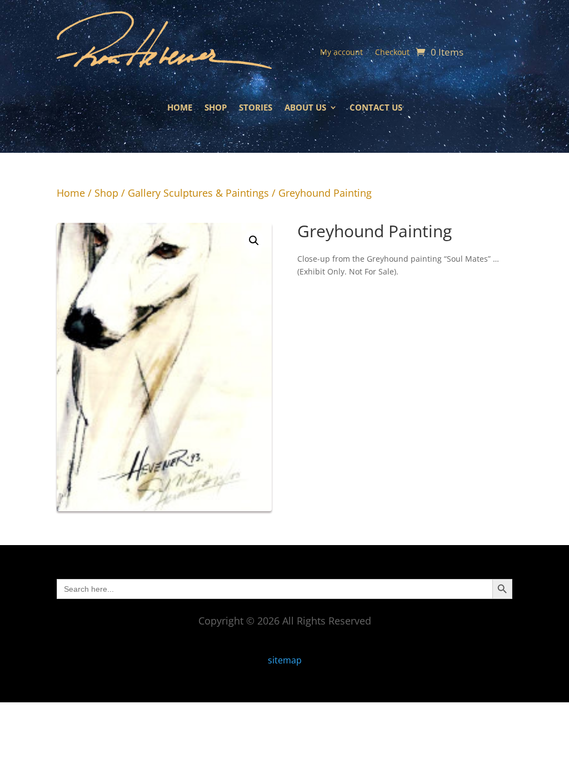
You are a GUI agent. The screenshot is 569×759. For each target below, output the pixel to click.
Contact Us (376, 108)
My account (341, 52)
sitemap (285, 660)
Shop (215, 108)
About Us (305, 108)
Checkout (392, 52)
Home (179, 108)
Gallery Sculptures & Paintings (198, 192)
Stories (255, 108)
